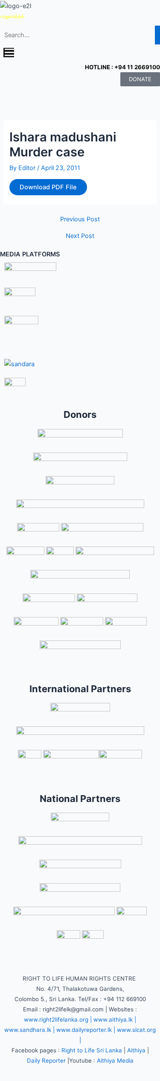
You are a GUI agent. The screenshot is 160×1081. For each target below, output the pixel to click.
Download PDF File (48, 187)
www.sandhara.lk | (29, 1029)
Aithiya (136, 1050)
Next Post (80, 236)
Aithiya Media (115, 1060)
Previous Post (80, 219)
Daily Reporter (46, 1060)
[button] (80, 53)
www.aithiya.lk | (114, 1019)
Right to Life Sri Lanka (91, 1050)
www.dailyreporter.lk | (85, 1029)
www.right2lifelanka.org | (58, 1019)
